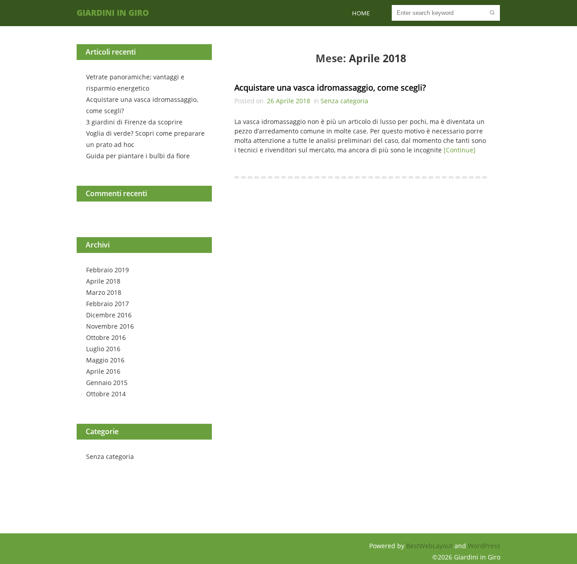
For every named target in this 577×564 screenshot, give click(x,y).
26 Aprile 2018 (288, 100)
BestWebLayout (430, 545)
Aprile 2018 (103, 281)
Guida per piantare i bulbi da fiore (138, 155)
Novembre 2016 (110, 326)
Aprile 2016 (103, 371)
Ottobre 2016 (106, 337)
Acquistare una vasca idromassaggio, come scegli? (330, 87)
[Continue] (460, 150)
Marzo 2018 (103, 292)
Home (361, 13)
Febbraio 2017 (107, 303)
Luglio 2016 (103, 348)
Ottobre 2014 (106, 394)
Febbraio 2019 (107, 270)
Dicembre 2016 (109, 315)
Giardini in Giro (113, 12)
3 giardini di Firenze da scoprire (134, 122)
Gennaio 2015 (107, 382)
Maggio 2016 (105, 360)
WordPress (484, 545)
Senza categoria (110, 456)
